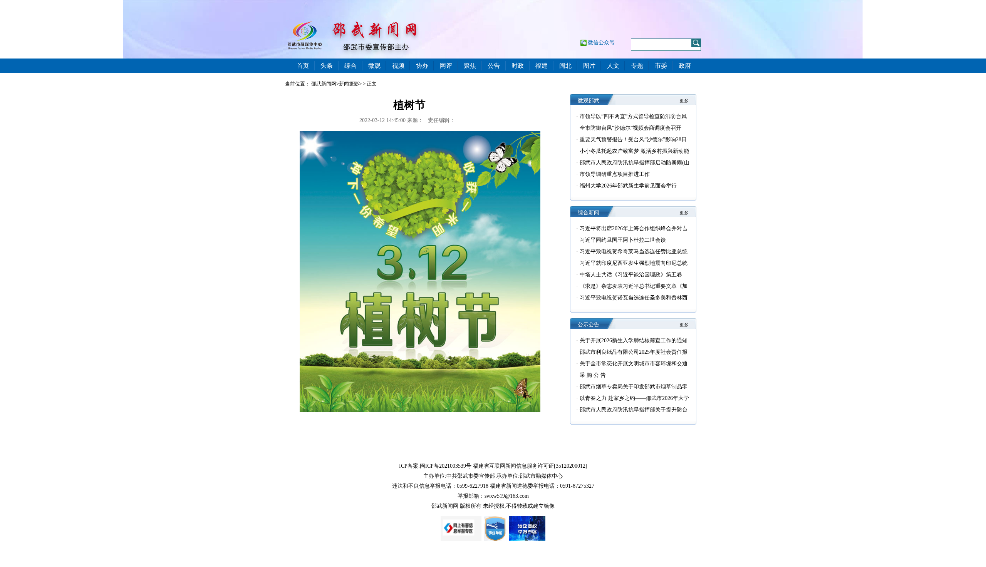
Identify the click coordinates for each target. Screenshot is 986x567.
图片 (589, 65)
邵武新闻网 (323, 84)
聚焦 (470, 65)
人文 (613, 65)
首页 (303, 65)
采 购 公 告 (593, 375)
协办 (422, 65)
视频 (398, 65)
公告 (494, 65)
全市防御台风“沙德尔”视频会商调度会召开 (630, 128)
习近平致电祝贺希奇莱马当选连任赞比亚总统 (634, 251)
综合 (350, 65)
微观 (374, 65)
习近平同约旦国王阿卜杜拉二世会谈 (623, 240)
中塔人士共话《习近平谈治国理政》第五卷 (631, 275)
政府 (685, 65)
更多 (684, 101)
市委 (661, 65)
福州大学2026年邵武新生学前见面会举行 (628, 186)
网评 (446, 65)
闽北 (565, 65)
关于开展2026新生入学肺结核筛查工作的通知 (634, 340)
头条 (326, 65)
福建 (541, 65)
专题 (637, 65)
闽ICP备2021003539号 (445, 466)
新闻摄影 (349, 84)
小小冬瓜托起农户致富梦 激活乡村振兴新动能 (634, 151)
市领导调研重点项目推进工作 (615, 174)
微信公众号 (601, 42)
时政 (517, 65)
